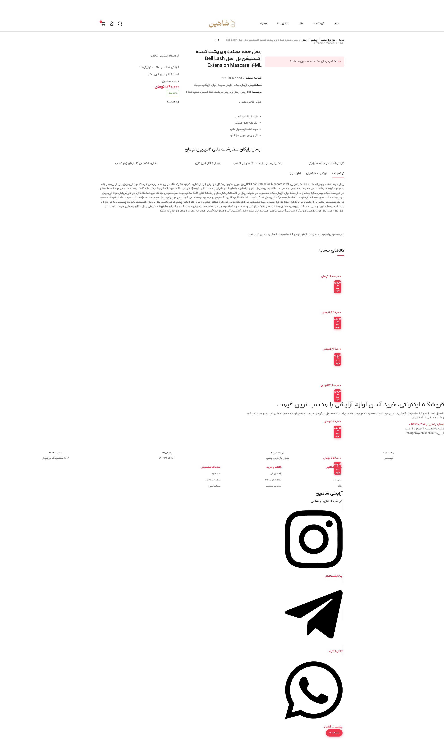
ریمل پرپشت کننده (218, 92)
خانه (341, 40)
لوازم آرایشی (328, 40)
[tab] (338, 173)
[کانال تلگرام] (314, 647)
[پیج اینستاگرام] (314, 571)
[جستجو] (120, 23)
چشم (314, 40)
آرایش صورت (224, 85)
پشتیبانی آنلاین (333, 727)
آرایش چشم (240, 85)
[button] (337, 286)
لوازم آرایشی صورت (205, 85)
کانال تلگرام (336, 651)
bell (249, 92)
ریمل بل (234, 92)
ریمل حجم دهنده (196, 92)
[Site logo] (222, 23)
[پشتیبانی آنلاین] (314, 722)
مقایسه (171, 102)
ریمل (304, 40)
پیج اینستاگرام (334, 576)
